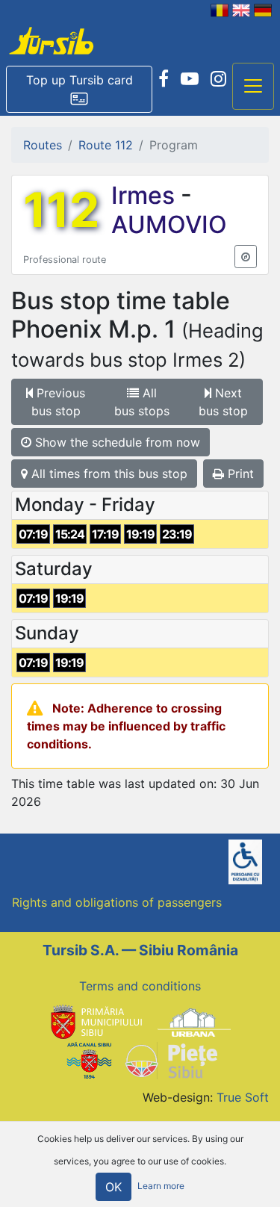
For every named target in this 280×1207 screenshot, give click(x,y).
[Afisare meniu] (253, 87)
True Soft (243, 1097)
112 (61, 209)
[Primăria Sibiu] (95, 1021)
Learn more (160, 1185)
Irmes (146, 195)
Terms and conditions (140, 985)
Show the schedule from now (115, 442)
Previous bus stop (58, 401)
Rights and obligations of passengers (117, 902)
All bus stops (141, 401)
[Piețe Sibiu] (170, 1059)
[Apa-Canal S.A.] (88, 1059)
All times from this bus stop (107, 473)
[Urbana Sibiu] (194, 1021)
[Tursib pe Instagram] (218, 79)
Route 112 (105, 144)
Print (239, 473)
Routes (42, 144)
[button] (79, 90)
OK (113, 1186)
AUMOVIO (169, 224)
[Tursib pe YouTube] (190, 79)
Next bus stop (223, 401)
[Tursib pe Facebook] (163, 79)
